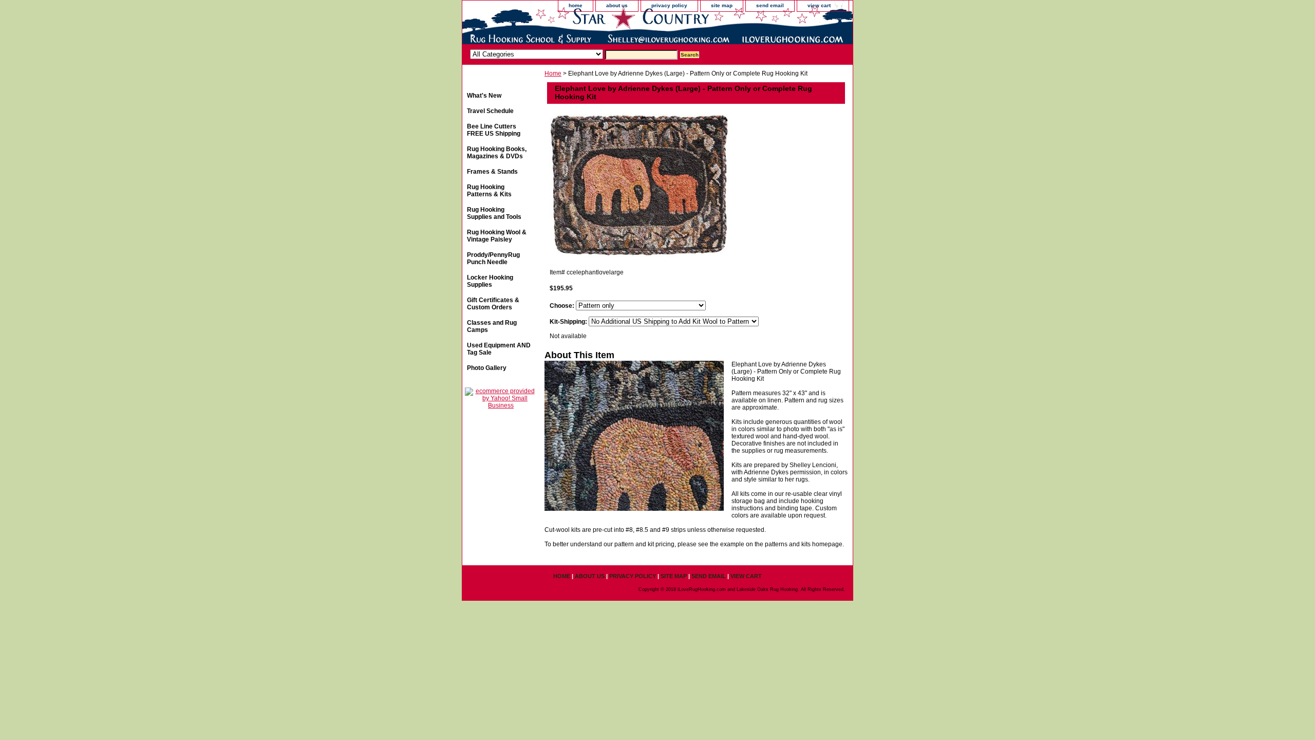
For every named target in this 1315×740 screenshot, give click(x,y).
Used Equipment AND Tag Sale (499, 349)
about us (617, 5)
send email (770, 5)
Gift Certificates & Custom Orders (493, 304)
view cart (819, 5)
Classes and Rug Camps (492, 326)
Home (552, 73)
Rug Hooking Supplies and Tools (494, 213)
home (576, 5)
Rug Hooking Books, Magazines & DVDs (497, 152)
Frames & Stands (492, 171)
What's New (484, 95)
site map (721, 5)
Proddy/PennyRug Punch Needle (493, 258)
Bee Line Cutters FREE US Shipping (493, 130)
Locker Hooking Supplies (490, 281)
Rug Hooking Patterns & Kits (489, 190)
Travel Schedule (490, 111)
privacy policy (669, 5)
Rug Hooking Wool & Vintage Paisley (497, 236)
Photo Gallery (486, 368)
